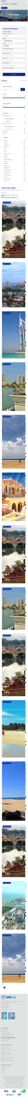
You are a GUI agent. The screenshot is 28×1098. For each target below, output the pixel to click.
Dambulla (14, 146)
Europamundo (14, 118)
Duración (5, 58)
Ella (14, 149)
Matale (14, 163)
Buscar (14, 74)
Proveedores (6, 63)
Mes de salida (6, 53)
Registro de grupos (5, 1039)
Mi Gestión (5, 4)
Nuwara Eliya (14, 169)
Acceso (4, 7)
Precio (3, 195)
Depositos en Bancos (5, 1033)
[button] (9, 197)
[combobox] (14, 36)
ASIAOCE (15, 121)
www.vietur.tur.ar (5, 1007)
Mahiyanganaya (14, 159)
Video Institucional (5, 1048)
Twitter (3, 1069)
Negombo (14, 167)
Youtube (3, 1071)
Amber (14, 142)
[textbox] (9, 46)
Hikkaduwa (14, 153)
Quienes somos (4, 1029)
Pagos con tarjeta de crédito (8, 1034)
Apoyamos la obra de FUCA (7, 1054)
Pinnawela (14, 173)
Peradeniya (14, 171)
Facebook (3, 1068)
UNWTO (2, 1056)
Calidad (3, 1051)
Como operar (4, 1031)
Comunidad (13, 4)
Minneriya (14, 165)
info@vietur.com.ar (6, 1006)
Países (4, 43)
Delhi (14, 148)
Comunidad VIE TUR (5, 1066)
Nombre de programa (8, 68)
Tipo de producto (7, 33)
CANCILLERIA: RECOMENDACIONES (8, 1057)
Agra (14, 140)
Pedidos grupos (4, 1040)
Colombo (14, 144)
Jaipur (14, 155)
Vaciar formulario (7, 31)
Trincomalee (14, 179)
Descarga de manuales (6, 1052)
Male (14, 161)
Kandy (14, 157)
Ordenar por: (4, 192)
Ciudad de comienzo (8, 48)
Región (4, 38)
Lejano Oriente (15, 129)
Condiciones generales (6, 1036)
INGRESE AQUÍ (18, 1087)
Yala (14, 181)
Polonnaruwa (14, 175)
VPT (14, 133)
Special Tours (14, 126)
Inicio (11, 17)
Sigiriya (14, 177)
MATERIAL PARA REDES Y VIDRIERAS (8, 1049)
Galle (14, 151)
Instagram (3, 1072)
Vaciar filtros (24, 80)
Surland (14, 131)
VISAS (2, 1046)
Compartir (14, 195)
